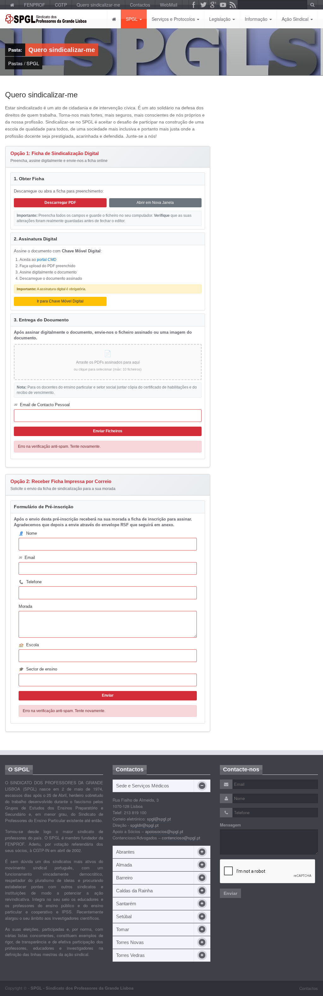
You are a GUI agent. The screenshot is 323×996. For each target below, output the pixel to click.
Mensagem (230, 825)
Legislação (220, 19)
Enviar (230, 893)
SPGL (132, 19)
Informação (257, 19)
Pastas (15, 63)
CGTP (61, 5)
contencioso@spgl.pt (181, 838)
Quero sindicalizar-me (98, 5)
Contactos (140, 5)
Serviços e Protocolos (174, 19)
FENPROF (34, 5)
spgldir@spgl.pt (144, 825)
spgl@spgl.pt (159, 819)
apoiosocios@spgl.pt (164, 831)
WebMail (168, 5)
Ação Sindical (296, 19)
